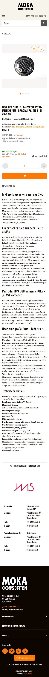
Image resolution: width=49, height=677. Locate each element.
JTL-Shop (29, 673)
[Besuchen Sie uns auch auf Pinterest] (18, 651)
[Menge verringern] (5, 166)
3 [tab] (26, 93)
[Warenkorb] (45, 16)
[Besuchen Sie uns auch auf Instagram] (25, 651)
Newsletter (30, 16)
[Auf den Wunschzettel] (41, 49)
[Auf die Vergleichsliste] (34, 49)
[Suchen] (44, 23)
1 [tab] (20, 93)
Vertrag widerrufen (24, 657)
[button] (24, 616)
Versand (19, 135)
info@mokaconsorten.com (13, 609)
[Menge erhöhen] (44, 166)
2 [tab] (23, 93)
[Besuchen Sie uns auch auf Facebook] (5, 651)
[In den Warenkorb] (6, 42)
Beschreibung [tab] (8, 186)
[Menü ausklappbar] (3, 16)
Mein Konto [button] (39, 16)
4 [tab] (28, 93)
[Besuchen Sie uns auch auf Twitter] (11, 651)
